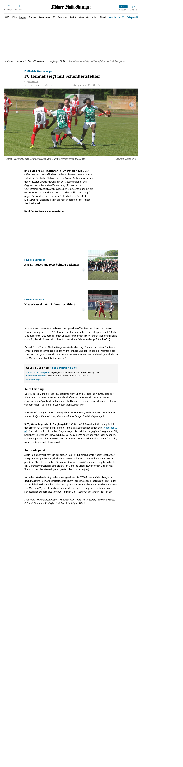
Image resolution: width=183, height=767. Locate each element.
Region (20, 61)
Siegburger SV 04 (57, 61)
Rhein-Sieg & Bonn (36, 61)
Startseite (8, 61)
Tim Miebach (33, 81)
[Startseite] (71, 7)
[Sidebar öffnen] (7, 17)
